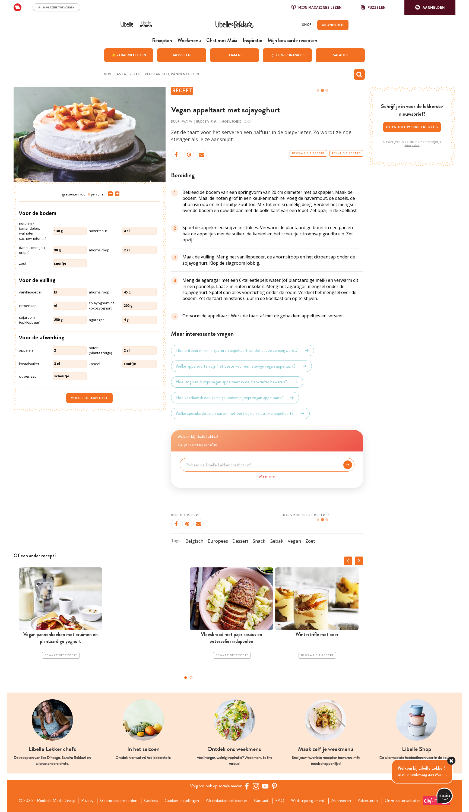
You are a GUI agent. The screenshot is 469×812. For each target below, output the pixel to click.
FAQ (279, 801)
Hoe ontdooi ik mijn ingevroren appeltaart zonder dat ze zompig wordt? (237, 350)
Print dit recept (346, 153)
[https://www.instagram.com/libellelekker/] (256, 786)
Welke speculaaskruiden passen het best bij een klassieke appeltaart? (234, 413)
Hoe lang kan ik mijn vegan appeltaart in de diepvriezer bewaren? (231, 382)
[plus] (116, 194)
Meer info (267, 476)
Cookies (151, 801)
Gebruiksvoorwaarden (118, 801)
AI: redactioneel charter (226, 801)
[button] (429, 7)
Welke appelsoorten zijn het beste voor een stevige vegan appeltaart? (236, 366)
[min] (109, 194)
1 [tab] (185, 677)
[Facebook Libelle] (246, 786)
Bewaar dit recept (308, 153)
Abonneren (341, 801)
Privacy (87, 801)
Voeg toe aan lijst (89, 398)
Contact (261, 801)
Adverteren (368, 801)
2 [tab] (191, 677)
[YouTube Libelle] (265, 786)
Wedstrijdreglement (308, 801)
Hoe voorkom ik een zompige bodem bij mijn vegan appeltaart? (229, 397)
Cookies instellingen (182, 801)
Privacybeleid (412, 145)
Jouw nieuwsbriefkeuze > (412, 126)
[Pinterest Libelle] (274, 786)
